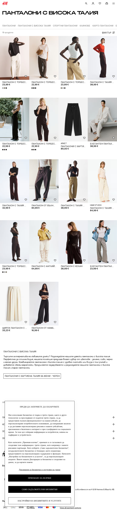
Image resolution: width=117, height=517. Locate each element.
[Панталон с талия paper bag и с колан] (14, 181)
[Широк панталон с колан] (14, 304)
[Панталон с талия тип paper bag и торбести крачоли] (73, 181)
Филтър (106, 32)
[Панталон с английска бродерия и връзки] (43, 242)
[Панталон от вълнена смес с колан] (43, 181)
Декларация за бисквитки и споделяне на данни (39, 470)
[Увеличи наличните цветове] (4, 88)
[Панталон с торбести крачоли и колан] (14, 58)
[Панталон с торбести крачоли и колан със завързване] (43, 58)
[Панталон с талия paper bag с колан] (102, 58)
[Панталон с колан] (73, 242)
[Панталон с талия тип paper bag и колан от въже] (102, 181)
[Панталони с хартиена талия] (73, 120)
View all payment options (70, 508)
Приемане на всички (39, 478)
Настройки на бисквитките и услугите (39, 501)
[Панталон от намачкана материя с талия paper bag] (43, 304)
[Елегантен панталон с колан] (102, 120)
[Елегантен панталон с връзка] (102, 242)
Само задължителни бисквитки (39, 489)
